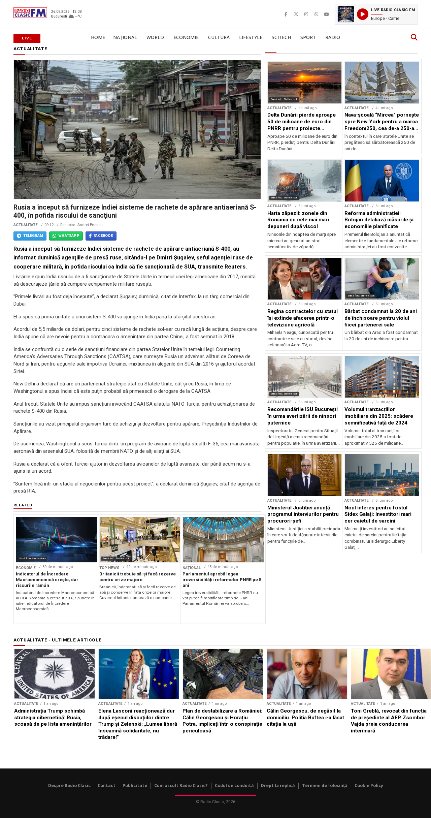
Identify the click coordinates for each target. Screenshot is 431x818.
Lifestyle (250, 37)
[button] (376, 14)
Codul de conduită (234, 785)
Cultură (219, 37)
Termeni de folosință (324, 785)
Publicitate (135, 785)
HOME (98, 37)
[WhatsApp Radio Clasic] (316, 14)
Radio (332, 37)
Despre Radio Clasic (69, 785)
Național (125, 37)
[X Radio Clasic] (296, 14)
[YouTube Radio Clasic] (326, 14)
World (155, 37)
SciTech (281, 37)
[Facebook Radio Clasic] (286, 14)
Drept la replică (278, 785)
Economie (186, 37)
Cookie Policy (369, 785)
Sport (308, 37)
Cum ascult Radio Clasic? (181, 785)
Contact (106, 785)
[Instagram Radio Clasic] (306, 14)
